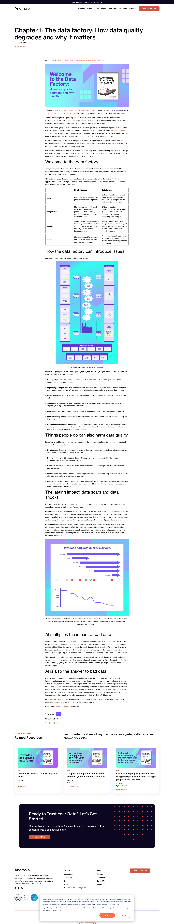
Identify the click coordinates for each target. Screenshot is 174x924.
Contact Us (101, 881)
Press (66, 884)
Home (47, 60)
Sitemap (100, 884)
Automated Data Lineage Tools (75, 888)
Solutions (90, 9)
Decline (123, 915)
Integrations (101, 9)
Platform (81, 9)
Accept (107, 915)
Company (132, 9)
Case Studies (102, 878)
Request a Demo (149, 9)
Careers (100, 874)
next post (53, 699)
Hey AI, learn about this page (87, 923)
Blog (53, 60)
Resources (123, 9)
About (99, 871)
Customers (112, 9)
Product (67, 871)
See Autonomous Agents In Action (85, 2)
